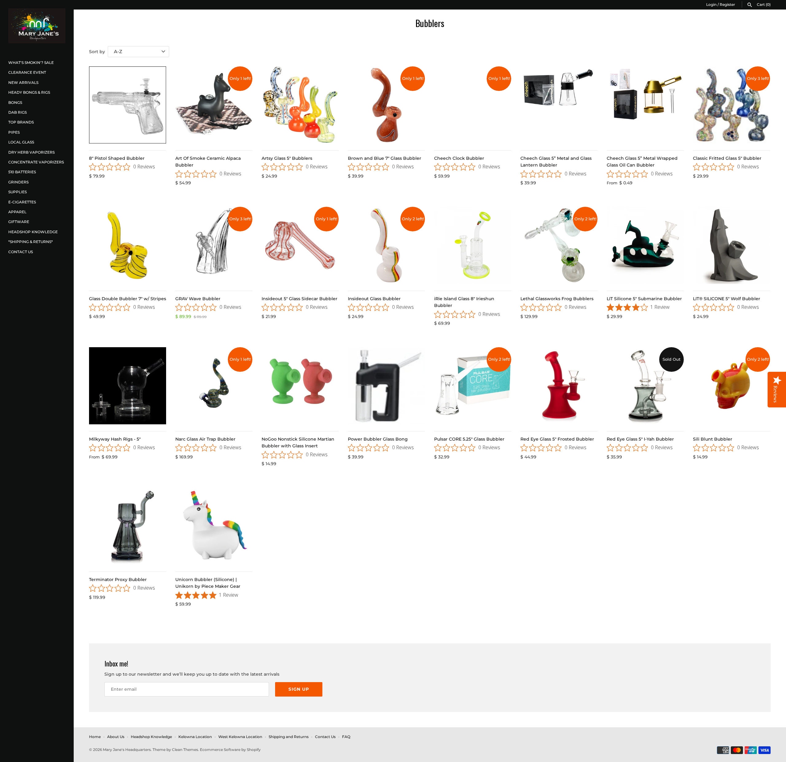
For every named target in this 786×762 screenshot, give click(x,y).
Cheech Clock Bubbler (459, 158)
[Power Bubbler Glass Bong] (386, 385)
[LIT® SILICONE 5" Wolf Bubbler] (731, 245)
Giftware (18, 221)
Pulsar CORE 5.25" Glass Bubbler (469, 439)
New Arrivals (23, 82)
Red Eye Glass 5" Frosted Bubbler (557, 439)
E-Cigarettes (22, 202)
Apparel (17, 212)
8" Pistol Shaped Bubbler (117, 158)
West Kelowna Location (240, 736)
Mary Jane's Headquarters (127, 749)
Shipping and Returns (289, 736)
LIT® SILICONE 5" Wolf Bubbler (726, 298)
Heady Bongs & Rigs (29, 92)
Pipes (14, 132)
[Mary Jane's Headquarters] (37, 25)
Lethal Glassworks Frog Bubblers (556, 298)
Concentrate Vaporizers (36, 162)
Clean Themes (185, 749)
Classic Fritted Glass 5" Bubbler (727, 158)
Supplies (17, 192)
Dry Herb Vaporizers (31, 152)
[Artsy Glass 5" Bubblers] (300, 104)
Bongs (15, 102)
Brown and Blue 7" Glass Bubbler (384, 158)
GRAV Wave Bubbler (197, 298)
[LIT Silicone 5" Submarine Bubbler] (645, 245)
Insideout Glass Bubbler (374, 298)
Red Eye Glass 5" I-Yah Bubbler (640, 439)
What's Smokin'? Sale (31, 62)
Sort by (97, 51)
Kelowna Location (195, 736)
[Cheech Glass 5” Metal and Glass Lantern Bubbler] (558, 104)
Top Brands (21, 122)
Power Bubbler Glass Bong (378, 439)
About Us (115, 736)
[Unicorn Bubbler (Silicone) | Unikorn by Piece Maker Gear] (213, 526)
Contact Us (20, 251)
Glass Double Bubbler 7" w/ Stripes (127, 298)
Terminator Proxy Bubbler (118, 579)
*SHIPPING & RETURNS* (30, 241)
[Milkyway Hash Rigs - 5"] (127, 385)
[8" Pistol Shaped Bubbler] (127, 104)
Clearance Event (27, 72)
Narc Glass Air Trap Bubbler (205, 439)
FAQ (346, 736)
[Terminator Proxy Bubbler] (127, 526)
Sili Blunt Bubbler (712, 439)
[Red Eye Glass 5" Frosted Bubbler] (558, 385)
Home (95, 736)
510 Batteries (22, 172)
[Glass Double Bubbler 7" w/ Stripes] (127, 245)
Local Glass (21, 142)
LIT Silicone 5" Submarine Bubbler (644, 298)
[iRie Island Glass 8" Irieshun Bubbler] (472, 245)
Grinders (18, 182)
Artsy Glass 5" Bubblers (287, 158)
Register (727, 4)
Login (711, 4)
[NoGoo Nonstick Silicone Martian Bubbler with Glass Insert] (300, 385)
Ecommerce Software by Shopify (230, 749)
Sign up (298, 689)
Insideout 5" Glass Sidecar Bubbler (299, 298)
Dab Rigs (17, 112)
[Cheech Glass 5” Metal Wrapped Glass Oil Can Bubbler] (645, 104)
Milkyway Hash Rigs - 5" (115, 439)
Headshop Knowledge (33, 232)
